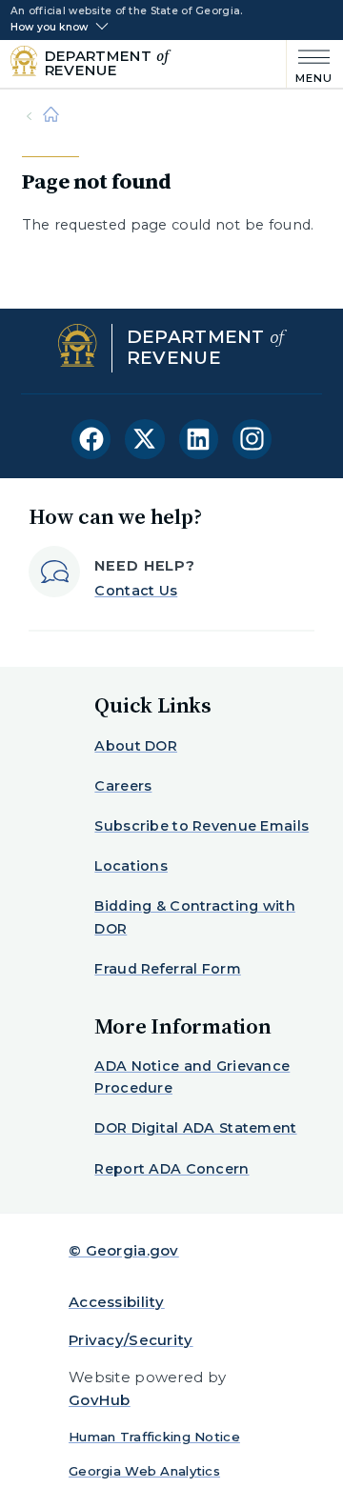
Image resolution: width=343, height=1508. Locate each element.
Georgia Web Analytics (144, 1470)
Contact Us (135, 590)
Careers (122, 785)
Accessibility (117, 1302)
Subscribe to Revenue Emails (201, 825)
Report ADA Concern (171, 1168)
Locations (131, 866)
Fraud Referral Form (167, 968)
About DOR (135, 745)
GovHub (100, 1400)
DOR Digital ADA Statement (195, 1127)
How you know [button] (49, 27)
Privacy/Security (131, 1340)
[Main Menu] (310, 64)
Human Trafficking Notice (154, 1436)
